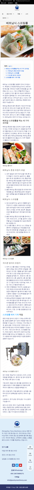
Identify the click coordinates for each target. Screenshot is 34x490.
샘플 (16, 3)
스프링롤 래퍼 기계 (11, 314)
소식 (27, 14)
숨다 (10, 66)
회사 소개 (3, 3)
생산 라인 (9, 14)
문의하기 (10, 3)
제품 (19, 14)
